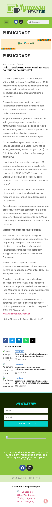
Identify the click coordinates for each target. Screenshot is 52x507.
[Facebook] (16, 22)
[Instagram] (21, 22)
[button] (6, 22)
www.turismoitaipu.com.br (16, 313)
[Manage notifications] (46, 501)
